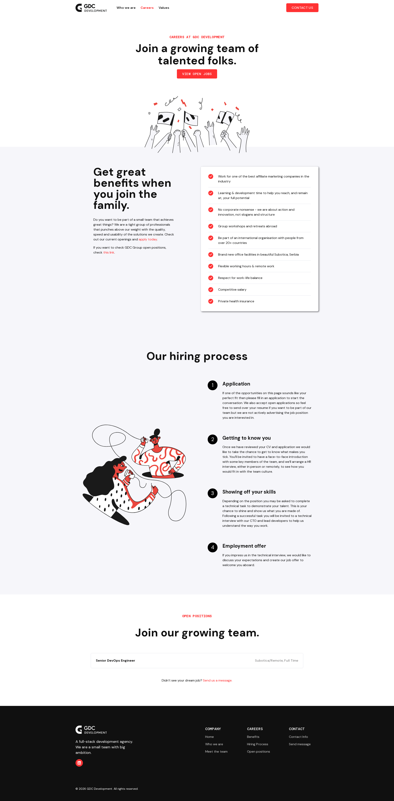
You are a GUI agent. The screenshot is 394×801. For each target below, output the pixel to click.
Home (209, 737)
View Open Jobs (197, 74)
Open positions (258, 751)
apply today (148, 239)
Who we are (126, 8)
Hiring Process (257, 744)
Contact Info (298, 737)
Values (164, 8)
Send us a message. (217, 680)
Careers (147, 8)
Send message (300, 744)
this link (108, 252)
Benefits (253, 737)
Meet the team (216, 751)
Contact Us (302, 8)
